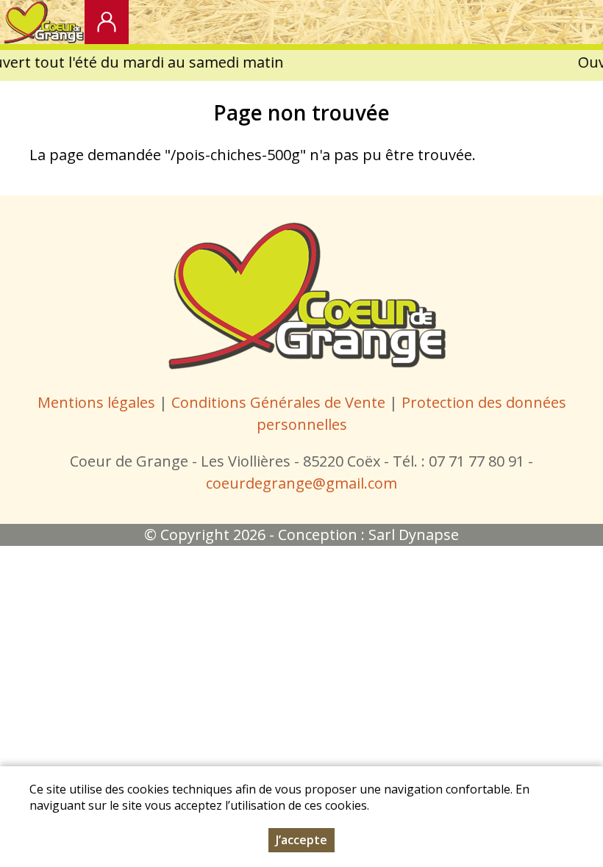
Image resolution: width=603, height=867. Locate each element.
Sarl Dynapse (413, 534)
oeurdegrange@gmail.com (305, 483)
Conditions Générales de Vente (280, 402)
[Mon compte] (107, 22)
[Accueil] (42, 22)
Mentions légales (96, 402)
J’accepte (301, 840)
